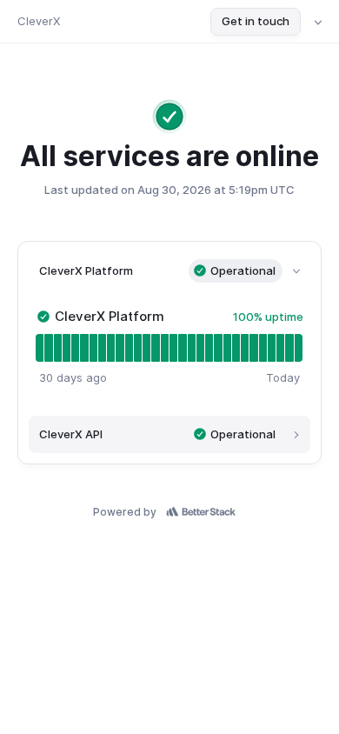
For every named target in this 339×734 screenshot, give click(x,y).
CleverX (38, 21)
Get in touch (255, 21)
